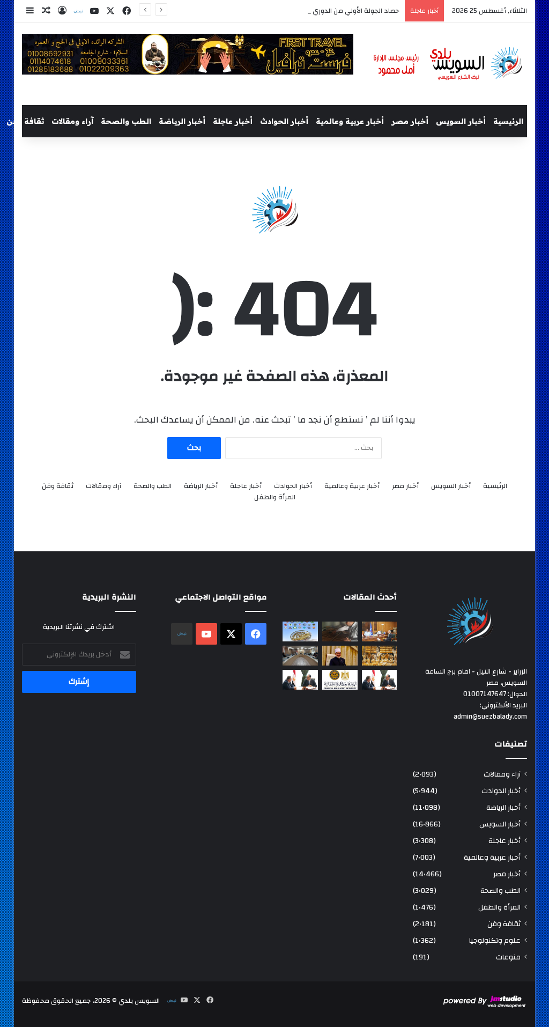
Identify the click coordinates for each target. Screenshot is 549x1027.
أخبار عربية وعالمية (350, 121)
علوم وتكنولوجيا (495, 940)
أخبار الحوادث (284, 121)
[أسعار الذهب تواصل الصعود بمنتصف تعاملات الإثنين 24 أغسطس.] (379, 656)
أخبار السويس (461, 121)
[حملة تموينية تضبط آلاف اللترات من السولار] (340, 631)
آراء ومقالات (72, 121)
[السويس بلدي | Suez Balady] (448, 64)
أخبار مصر (409, 121)
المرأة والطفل (274, 497)
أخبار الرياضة (182, 121)
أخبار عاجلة (233, 121)
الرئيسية (508, 121)
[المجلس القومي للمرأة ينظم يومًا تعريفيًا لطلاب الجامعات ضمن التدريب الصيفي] (300, 656)
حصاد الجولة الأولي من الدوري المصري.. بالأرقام (331, 10)
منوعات (508, 957)
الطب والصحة (126, 121)
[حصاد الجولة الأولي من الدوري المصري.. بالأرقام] (300, 631)
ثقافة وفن (25, 121)
